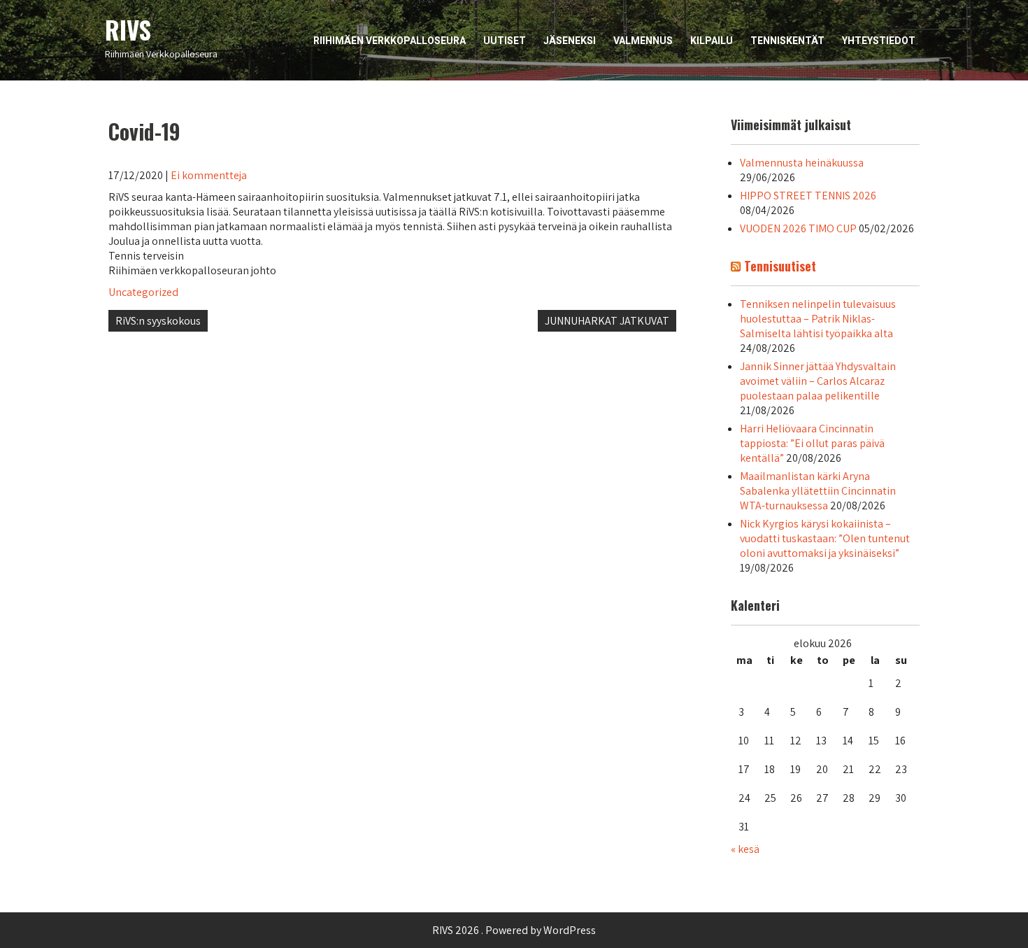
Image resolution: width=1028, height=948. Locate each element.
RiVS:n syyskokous (158, 320)
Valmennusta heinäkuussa (802, 162)
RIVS (128, 29)
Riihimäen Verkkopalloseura (389, 40)
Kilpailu (711, 40)
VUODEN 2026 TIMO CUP (798, 228)
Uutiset (504, 40)
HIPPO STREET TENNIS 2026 (808, 195)
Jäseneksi (569, 40)
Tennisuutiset (780, 266)
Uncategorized (143, 292)
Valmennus (643, 40)
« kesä (745, 849)
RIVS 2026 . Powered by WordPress (514, 930)
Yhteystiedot (878, 40)
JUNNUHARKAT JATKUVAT (607, 320)
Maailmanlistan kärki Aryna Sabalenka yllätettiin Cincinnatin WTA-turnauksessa (818, 491)
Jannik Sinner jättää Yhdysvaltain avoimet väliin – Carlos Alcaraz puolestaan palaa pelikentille (818, 381)
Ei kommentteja (209, 175)
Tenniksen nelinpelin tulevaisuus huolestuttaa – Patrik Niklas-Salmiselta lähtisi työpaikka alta (818, 319)
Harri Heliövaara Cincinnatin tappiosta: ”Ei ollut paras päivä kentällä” (812, 443)
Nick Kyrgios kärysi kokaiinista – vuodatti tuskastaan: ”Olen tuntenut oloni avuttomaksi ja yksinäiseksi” (825, 538)
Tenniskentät (787, 40)
